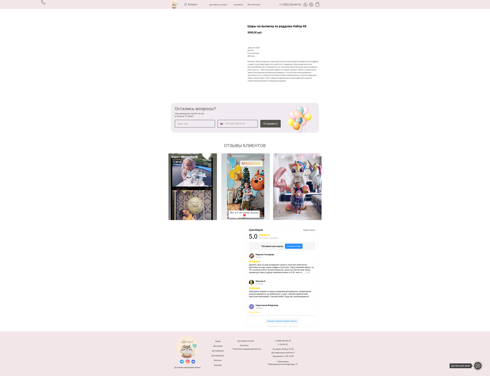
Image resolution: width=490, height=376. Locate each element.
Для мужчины (218, 356)
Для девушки (218, 351)
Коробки (218, 365)
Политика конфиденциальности (247, 349)
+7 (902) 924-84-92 (290, 4)
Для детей (217, 346)
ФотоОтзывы (254, 4)
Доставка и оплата (218, 4)
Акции (217, 341)
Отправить (270, 123)
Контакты (238, 4)
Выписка (218, 360)
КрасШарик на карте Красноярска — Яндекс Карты (282, 326)
